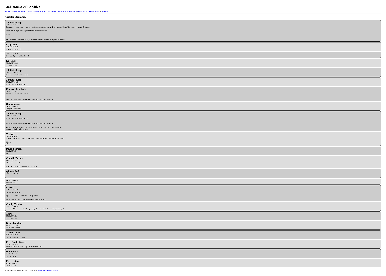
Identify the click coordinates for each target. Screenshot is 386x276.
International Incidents (70, 11)
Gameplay (104, 11)
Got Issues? (90, 11)
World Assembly (26, 11)
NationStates (9, 11)
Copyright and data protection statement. (48, 270)
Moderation (81, 11)
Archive (97, 11)
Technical (17, 11)
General (59, 11)
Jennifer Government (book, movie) (44, 11)
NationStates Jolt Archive (22, 6)
